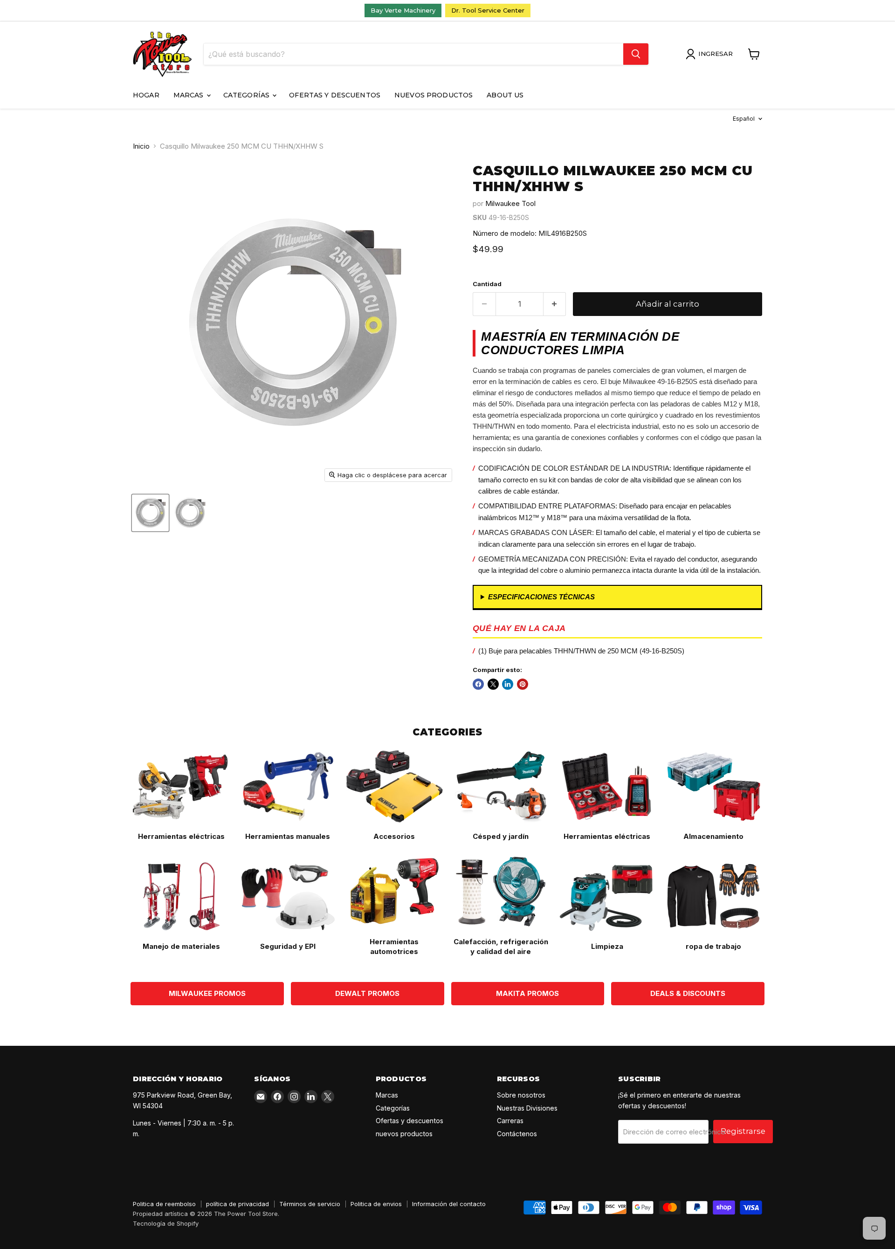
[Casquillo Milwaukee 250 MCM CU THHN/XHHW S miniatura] (190, 512)
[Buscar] (635, 54)
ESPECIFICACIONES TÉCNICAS (541, 597)
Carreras (510, 1121)
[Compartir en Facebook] (478, 684)
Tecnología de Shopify (166, 1223)
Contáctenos (517, 1134)
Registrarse (743, 1131)
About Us (505, 95)
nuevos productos (433, 95)
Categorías (247, 95)
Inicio (141, 146)
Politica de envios (376, 1204)
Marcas (189, 95)
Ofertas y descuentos (334, 95)
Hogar (146, 95)
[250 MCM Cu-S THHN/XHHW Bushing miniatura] (150, 512)
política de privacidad (237, 1204)
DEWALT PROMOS (367, 993)
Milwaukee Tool (510, 203)
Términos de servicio (309, 1204)
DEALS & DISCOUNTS (687, 993)
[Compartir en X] (493, 684)
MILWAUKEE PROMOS (207, 993)
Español (744, 118)
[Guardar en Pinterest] (522, 684)
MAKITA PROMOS (527, 993)
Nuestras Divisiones (527, 1108)
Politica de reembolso (164, 1204)
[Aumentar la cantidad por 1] (555, 304)
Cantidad (487, 284)
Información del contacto (449, 1204)
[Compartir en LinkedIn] (507, 684)
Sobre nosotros (521, 1095)
